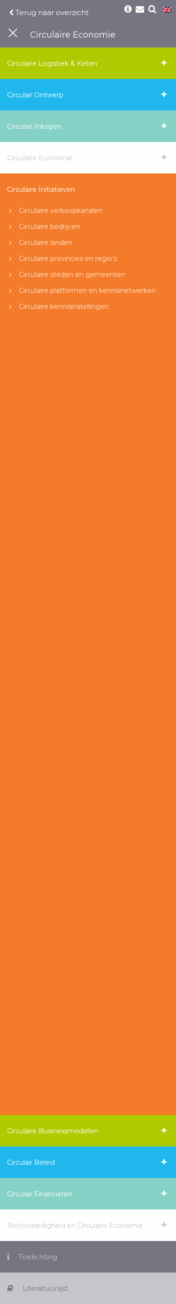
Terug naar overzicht (51, 12)
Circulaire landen (45, 242)
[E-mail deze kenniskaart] (140, 9)
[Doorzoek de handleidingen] (152, 9)
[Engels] (167, 10)
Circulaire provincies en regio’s (68, 258)
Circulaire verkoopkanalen (60, 210)
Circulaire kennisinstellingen (64, 306)
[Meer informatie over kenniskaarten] (127, 9)
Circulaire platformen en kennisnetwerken (87, 290)
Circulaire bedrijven (49, 226)
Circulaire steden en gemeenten (72, 274)
